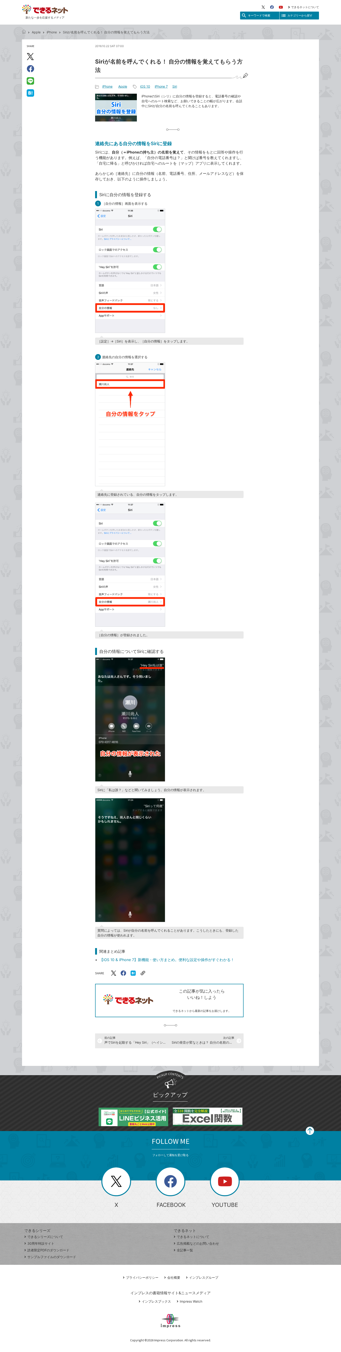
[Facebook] (272, 7)
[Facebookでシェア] (30, 68)
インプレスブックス (156, 1301)
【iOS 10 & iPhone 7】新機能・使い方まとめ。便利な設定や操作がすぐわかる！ (167, 959)
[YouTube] (281, 7)
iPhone (52, 32)
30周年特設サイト (40, 1243)
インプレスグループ (203, 1277)
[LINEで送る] (30, 80)
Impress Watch (191, 1301)
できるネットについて (305, 7)
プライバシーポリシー (142, 1277)
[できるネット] (24, 32)
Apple (36, 32)
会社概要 (173, 1277)
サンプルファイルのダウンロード (51, 1257)
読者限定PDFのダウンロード (48, 1250)
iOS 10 (145, 86)
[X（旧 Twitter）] (263, 7)
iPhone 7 (161, 86)
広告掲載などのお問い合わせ (198, 1243)
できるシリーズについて (45, 1237)
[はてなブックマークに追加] (30, 92)
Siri (174, 86)
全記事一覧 (185, 1250)
